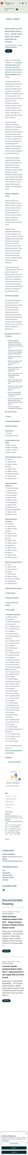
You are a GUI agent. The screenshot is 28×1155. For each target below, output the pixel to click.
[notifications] (22, 3)
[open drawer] (25, 3)
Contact (7, 839)
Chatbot (15, 796)
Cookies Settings (14, 1143)
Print (3, 870)
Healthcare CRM (9, 801)
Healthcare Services (10, 804)
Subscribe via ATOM (7, 877)
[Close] (26, 1133)
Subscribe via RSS (7, 875)
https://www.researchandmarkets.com (12, 861)
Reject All (14, 1148)
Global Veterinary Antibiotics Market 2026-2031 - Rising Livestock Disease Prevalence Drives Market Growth (13, 922)
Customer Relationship (10, 798)
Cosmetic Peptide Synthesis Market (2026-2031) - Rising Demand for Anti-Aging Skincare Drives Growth (13, 972)
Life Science (8, 807)
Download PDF (6, 873)
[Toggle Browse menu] (22, 9)
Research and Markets (11, 47)
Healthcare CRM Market (14, 762)
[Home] (7, 3)
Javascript (5, 879)
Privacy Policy (5, 1140)
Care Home (8, 796)
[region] (14, 1143)
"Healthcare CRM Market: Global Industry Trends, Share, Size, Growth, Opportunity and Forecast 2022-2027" (13, 67)
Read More (6, 951)
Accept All (14, 1152)
